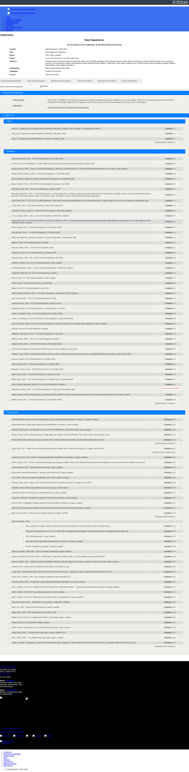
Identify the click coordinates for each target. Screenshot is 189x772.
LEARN (9, 25)
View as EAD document (36, 81)
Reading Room (11, 690)
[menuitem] (11, 81)
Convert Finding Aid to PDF (11, 81)
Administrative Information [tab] (13, 93)
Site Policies (8, 762)
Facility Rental (8, 756)
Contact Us (7, 752)
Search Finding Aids (129, 81)
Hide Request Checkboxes (61, 81)
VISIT (8, 17)
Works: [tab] (10, 121)
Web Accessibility (9, 764)
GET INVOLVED (14, 27)
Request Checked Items (107, 81)
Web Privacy (8, 766)
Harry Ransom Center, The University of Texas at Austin (68, 107)
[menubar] (71, 81)
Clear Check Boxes (84, 81)
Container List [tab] (8, 115)
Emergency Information (12, 754)
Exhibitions (10, 681)
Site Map (6, 760)
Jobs (5, 758)
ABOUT (9, 30)
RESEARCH (12, 22)
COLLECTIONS (13, 20)
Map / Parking (5, 674)
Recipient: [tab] (11, 151)
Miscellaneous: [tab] (13, 412)
